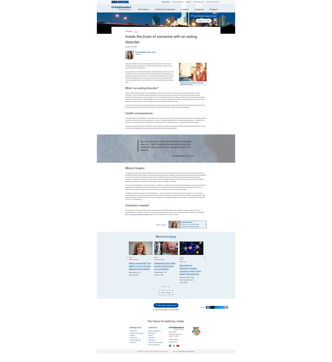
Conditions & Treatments (165, 9)
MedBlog (188, 2)
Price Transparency (154, 344)
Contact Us (133, 342)
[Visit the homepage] (122, 8)
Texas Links (151, 338)
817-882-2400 (174, 310)
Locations (185, 9)
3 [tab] (169, 287)
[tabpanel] (140, 259)
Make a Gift (151, 333)
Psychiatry (138, 54)
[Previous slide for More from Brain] (127, 258)
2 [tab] (166, 287)
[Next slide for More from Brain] (204, 258)
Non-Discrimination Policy (155, 342)
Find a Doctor (143, 9)
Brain (164, 225)
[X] (174, 346)
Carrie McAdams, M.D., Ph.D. (145, 52)
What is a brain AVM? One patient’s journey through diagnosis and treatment (190, 224)
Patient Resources (199, 2)
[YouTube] (177, 346)
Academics (199, 9)
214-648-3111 (173, 342)
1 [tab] (163, 287)
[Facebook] (170, 346)
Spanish (114, 2)
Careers (150, 335)
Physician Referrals (177, 2)
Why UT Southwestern (213, 2)
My (167, 2)
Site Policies (151, 340)
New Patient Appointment (204, 16)
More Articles (166, 293)
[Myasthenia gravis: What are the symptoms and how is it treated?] (166, 248)
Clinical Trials (133, 338)
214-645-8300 (162, 310)
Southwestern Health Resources (187, 351)
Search (214, 9)
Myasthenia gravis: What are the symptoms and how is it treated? (164, 266)
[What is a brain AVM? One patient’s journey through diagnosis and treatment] (141, 248)
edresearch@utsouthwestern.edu (142, 214)
